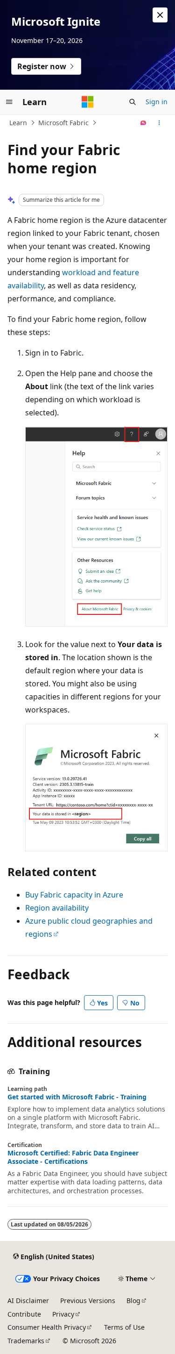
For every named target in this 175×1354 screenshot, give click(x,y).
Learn (18, 122)
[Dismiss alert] (160, 14)
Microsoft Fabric (63, 122)
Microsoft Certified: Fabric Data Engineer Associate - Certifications (73, 1157)
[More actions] (159, 122)
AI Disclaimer (28, 1300)
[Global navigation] (9, 101)
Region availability (57, 908)
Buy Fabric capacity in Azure (74, 895)
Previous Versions (87, 1300)
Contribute (24, 1314)
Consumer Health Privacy (46, 1327)
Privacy (63, 1314)
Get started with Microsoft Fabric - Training (77, 1097)
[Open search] (132, 101)
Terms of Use (124, 1327)
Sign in (157, 101)
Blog (133, 1300)
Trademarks (25, 1340)
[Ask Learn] (143, 122)
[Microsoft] (88, 102)
